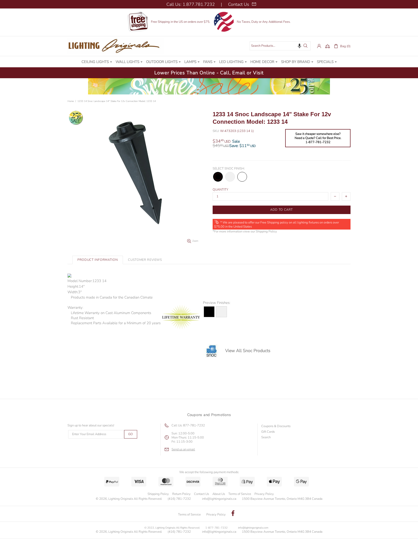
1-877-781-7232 (216, 528)
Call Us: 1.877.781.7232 (190, 4)
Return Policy (181, 494)
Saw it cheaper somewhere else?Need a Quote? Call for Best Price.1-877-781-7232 (318, 138)
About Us (218, 494)
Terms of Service (239, 494)
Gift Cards (268, 432)
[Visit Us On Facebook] (233, 513)
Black (218, 177)
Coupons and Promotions (209, 414)
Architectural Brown (242, 177)
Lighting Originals (115, 46)
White (230, 177)
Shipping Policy (266, 232)
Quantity (220, 190)
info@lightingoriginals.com (253, 528)
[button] (299, 46)
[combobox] (280, 46)
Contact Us (201, 494)
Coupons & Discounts (276, 426)
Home (70, 101)
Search (266, 437)
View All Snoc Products (247, 351)
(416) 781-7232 (179, 499)
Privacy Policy (264, 494)
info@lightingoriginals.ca (219, 499)
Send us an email (183, 449)
